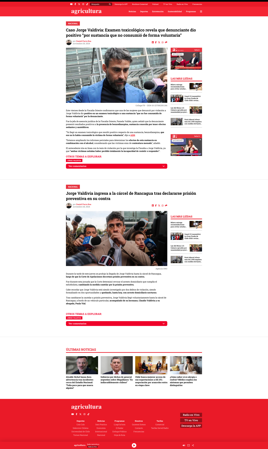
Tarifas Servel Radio (160, 428)
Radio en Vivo (182, 4)
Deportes (144, 11)
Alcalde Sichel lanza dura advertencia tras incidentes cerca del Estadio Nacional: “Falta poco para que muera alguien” (79, 382)
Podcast (155, 4)
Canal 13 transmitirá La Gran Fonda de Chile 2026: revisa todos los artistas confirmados (192, 98)
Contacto (139, 428)
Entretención (158, 11)
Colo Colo (81, 424)
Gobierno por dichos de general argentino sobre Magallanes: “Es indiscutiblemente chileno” (117, 380)
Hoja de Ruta (119, 435)
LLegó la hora (119, 424)
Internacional (101, 431)
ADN (132, 135)
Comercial (159, 424)
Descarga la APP (121, 4)
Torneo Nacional (80, 435)
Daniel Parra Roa (83, 41)
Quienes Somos (139, 424)
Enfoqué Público (119, 431)
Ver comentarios (77, 166)
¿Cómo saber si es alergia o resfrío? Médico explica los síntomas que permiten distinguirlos (183, 381)
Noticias (132, 11)
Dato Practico (101, 424)
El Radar (119, 428)
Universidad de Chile (80, 431)
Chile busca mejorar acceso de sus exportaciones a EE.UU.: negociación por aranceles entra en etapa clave (151, 381)
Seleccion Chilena (80, 428)
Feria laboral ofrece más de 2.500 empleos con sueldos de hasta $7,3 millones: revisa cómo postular (193, 121)
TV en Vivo (167, 4)
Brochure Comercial (140, 4)
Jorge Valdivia (74, 160)
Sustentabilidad (175, 11)
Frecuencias (197, 4)
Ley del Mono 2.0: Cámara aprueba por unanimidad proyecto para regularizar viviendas (179, 110)
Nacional (73, 23)
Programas (191, 11)
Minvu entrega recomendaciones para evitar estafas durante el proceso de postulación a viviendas (179, 87)
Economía (101, 428)
